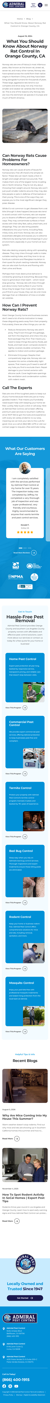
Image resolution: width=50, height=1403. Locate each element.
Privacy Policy (8, 1395)
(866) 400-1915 (13, 1336)
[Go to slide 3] (29, 548)
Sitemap (19, 1395)
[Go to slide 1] (20, 548)
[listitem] (25, 501)
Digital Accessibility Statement (34, 1395)
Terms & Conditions (37, 1392)
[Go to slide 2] (25, 548)
